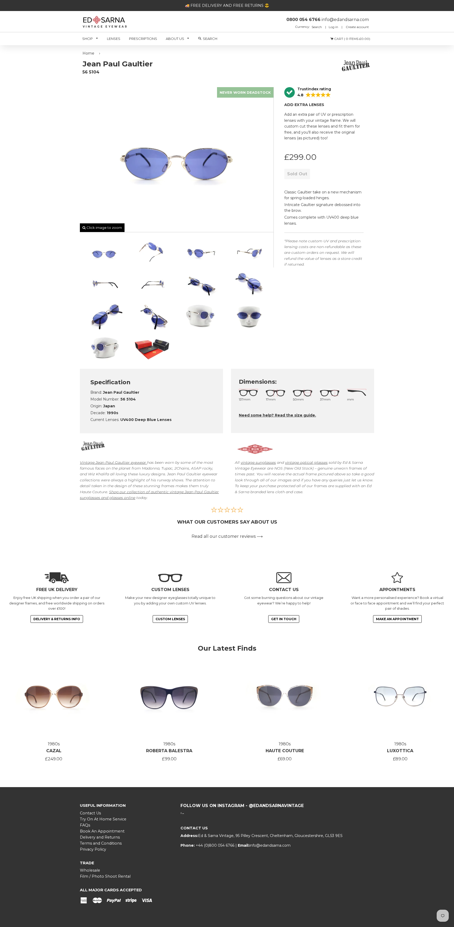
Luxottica (400, 750)
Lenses (113, 38)
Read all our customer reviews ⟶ (227, 536)
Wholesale (90, 870)
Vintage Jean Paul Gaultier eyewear (113, 462)
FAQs (85, 825)
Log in (333, 27)
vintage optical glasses (306, 462)
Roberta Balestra (169, 750)
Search (317, 27)
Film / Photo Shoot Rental (105, 876)
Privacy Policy (93, 849)
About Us (175, 38)
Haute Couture (285, 750)
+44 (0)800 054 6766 (215, 845)
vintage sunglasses (258, 462)
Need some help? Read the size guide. (277, 415)
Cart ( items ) (351, 39)
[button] (307, 92)
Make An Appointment (397, 619)
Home (88, 53)
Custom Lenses (170, 619)
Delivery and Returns (100, 837)
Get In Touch (283, 619)
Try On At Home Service (103, 819)
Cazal (53, 750)
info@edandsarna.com (270, 845)
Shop (88, 38)
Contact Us (90, 813)
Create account (357, 27)
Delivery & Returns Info (56, 619)
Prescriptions (143, 38)
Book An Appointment (102, 831)
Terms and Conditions (101, 843)
